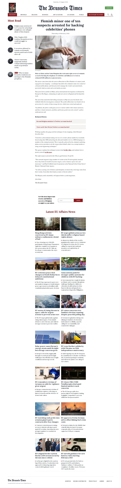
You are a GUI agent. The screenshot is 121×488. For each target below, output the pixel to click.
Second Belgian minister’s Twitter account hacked (54, 121)
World (81, 14)
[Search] (108, 14)
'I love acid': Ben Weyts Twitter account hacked (52, 127)
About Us (109, 481)
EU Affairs (70, 14)
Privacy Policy (93, 481)
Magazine (12, 14)
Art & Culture (58, 14)
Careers (102, 481)
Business (45, 14)
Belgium (34, 14)
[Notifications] (111, 14)
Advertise (68, 481)
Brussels (23, 14)
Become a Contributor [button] (79, 481)
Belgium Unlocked (96, 14)
